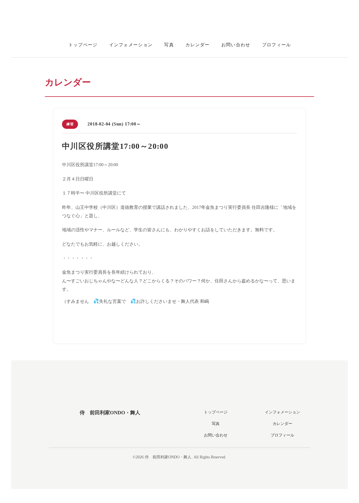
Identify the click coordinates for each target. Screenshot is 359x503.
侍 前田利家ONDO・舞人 (110, 412)
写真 (169, 44)
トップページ (83, 44)
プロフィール (276, 44)
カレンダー (197, 44)
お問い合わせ (235, 44)
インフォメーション (131, 44)
